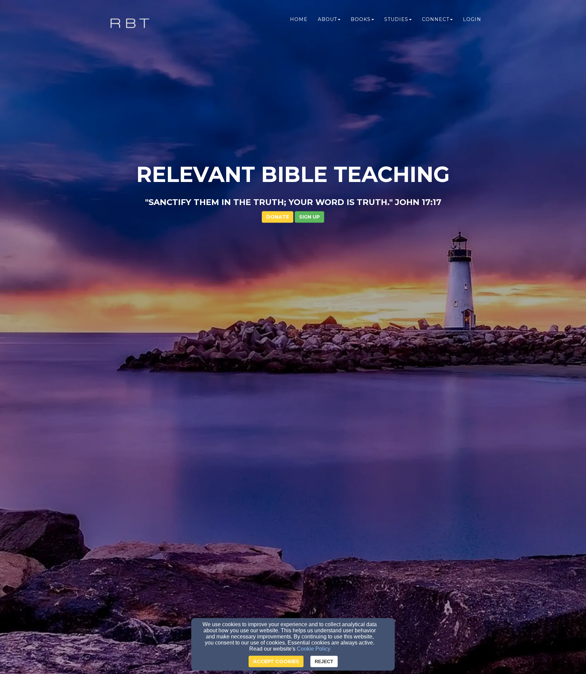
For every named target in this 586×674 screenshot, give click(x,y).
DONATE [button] (277, 217)
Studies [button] (396, 19)
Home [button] (299, 19)
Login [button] (472, 19)
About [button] (327, 19)
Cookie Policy (313, 649)
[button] (309, 217)
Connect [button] (435, 19)
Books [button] (361, 19)
